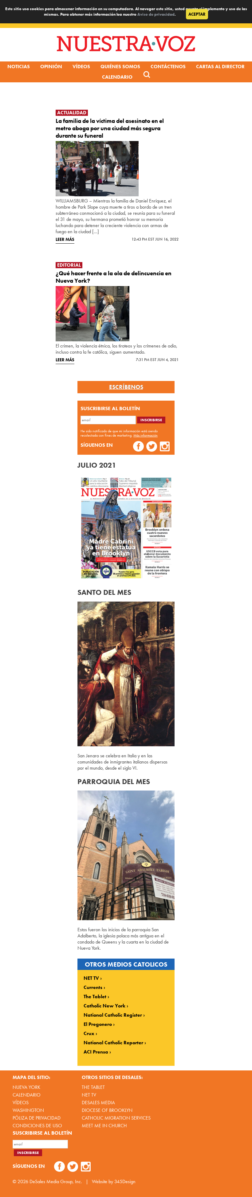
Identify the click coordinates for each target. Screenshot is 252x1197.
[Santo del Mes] (126, 744)
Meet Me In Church (104, 1125)
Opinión (51, 66)
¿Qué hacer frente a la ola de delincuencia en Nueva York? (113, 277)
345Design (125, 1181)
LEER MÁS (65, 239)
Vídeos (81, 66)
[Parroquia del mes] (126, 918)
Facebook (138, 447)
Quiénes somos (120, 66)
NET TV (91, 978)
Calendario (117, 77)
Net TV (89, 1095)
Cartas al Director (220, 66)
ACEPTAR (197, 14)
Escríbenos (126, 387)
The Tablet (95, 997)
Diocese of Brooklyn (107, 1110)
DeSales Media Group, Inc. (56, 1181)
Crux (89, 1033)
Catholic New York (104, 1006)
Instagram (164, 447)
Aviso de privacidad (156, 14)
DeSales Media (98, 1102)
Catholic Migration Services (116, 1118)
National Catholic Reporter (113, 1043)
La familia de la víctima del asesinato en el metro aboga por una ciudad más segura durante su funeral (110, 128)
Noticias (18, 66)
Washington (28, 1110)
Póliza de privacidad (37, 1118)
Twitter (151, 447)
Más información (145, 435)
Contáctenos (168, 66)
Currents (93, 987)
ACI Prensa (96, 1052)
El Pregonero (98, 1024)
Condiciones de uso (37, 1125)
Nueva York (26, 1087)
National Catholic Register (113, 1015)
